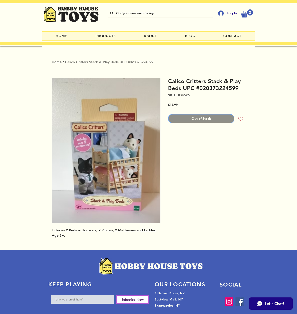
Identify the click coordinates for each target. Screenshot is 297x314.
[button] (247, 13)
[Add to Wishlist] (240, 118)
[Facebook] (239, 301)
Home (57, 62)
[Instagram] (229, 301)
